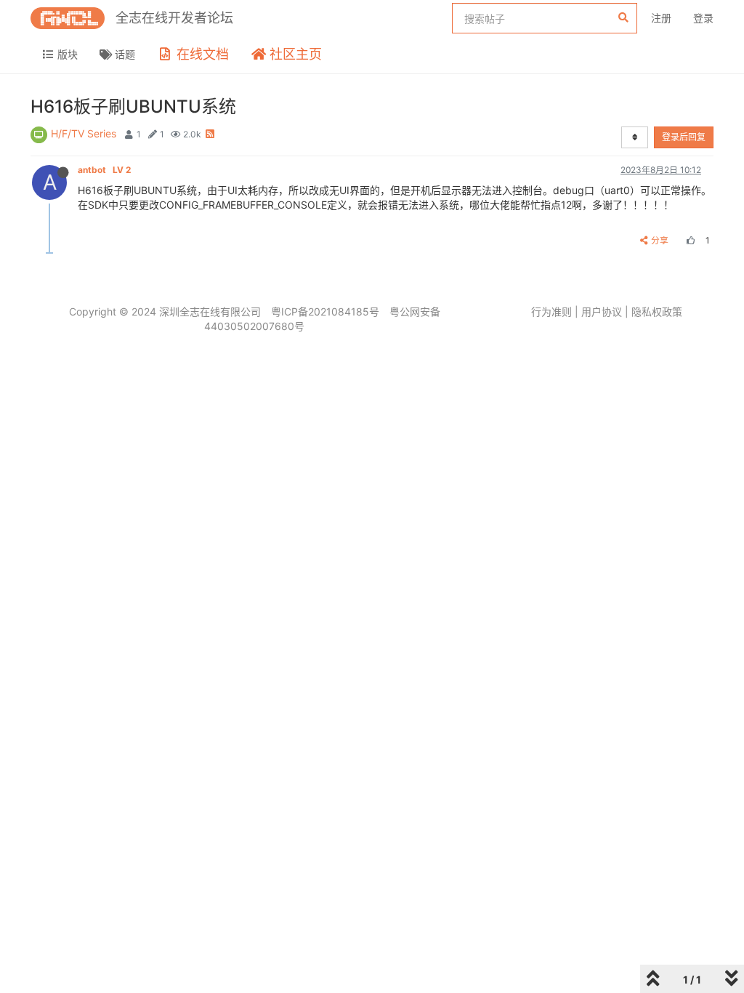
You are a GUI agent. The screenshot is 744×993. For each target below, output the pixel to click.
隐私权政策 (656, 311)
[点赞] (689, 240)
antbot (104, 169)
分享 (660, 240)
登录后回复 (683, 137)
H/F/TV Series (83, 133)
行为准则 (551, 311)
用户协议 (601, 311)
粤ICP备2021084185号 (325, 311)
